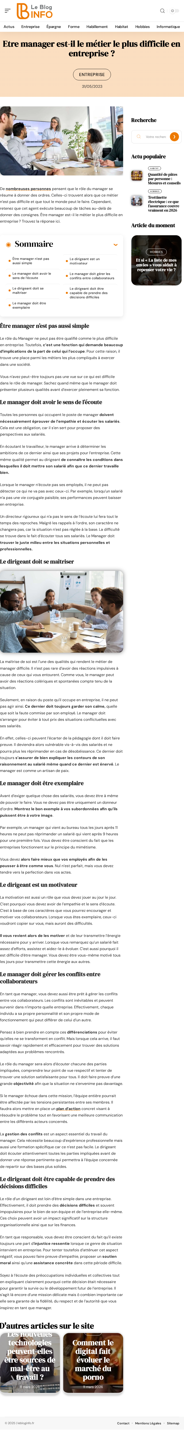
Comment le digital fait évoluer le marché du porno (93, 1359)
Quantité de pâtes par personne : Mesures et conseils (164, 179)
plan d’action (68, 1108)
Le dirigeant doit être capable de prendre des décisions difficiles (89, 292)
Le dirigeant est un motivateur (85, 261)
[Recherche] (162, 11)
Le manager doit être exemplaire (29, 305)
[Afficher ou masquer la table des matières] (85, 244)
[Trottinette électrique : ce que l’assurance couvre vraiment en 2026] (136, 201)
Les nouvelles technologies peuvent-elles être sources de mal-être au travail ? (29, 1355)
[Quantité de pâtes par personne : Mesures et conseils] (136, 176)
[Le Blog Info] (34, 11)
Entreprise (92, 74)
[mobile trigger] (9, 11)
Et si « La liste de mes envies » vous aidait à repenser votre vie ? (156, 265)
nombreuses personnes (28, 188)
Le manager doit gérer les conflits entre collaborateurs (92, 276)
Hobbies (155, 191)
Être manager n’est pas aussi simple (30, 261)
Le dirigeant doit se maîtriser (28, 290)
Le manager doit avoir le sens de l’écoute (31, 275)
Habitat (154, 168)
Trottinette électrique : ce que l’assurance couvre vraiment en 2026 (163, 204)
